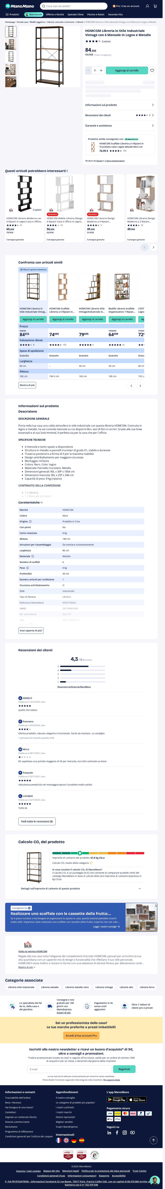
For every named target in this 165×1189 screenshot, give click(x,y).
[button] (120, 144)
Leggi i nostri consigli (104, 926)
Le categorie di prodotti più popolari (75, 1102)
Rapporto (104, 1175)
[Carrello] (155, 6)
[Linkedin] (109, 1132)
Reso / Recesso (13, 1102)
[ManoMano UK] (66, 1140)
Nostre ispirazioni (65, 1117)
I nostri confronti (65, 1107)
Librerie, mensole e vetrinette (60, 22)
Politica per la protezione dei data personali (106, 1170)
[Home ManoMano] (20, 6)
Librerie (79, 22)
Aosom (99, 160)
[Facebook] (117, 1132)
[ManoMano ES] (81, 1140)
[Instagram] (124, 1132)
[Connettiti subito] (147, 6)
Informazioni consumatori (82, 1175)
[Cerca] (43, 6)
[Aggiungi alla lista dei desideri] (152, 70)
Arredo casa (22, 22)
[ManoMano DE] (74, 1140)
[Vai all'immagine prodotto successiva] (74, 57)
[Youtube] (132, 1132)
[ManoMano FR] (58, 1140)
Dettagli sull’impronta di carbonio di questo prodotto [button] (50, 888)
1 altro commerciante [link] (115, 160)
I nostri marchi (64, 1112)
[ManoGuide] (155, 1181)
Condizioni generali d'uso (51, 1175)
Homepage (10, 22)
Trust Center (139, 1170)
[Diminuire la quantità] (88, 70)
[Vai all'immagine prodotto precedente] (25, 57)
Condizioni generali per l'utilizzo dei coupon (29, 1136)
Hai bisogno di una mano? (19, 1107)
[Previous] (131, 386)
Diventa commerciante (17, 1121)
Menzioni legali (70, 1170)
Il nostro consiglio (65, 1097)
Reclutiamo (11, 1126)
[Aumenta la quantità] (101, 70)
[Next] (140, 386)
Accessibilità (119, 1175)
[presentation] (140, 889)
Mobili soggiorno (37, 22)
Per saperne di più (111, 1079)
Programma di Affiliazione (19, 1131)
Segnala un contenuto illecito (21, 1117)
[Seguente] (153, 247)
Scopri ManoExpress (67, 1126)
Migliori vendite (64, 1121)
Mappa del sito (51, 1170)
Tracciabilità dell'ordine (18, 1097)
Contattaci (10, 1112)
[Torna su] (153, 1140)
